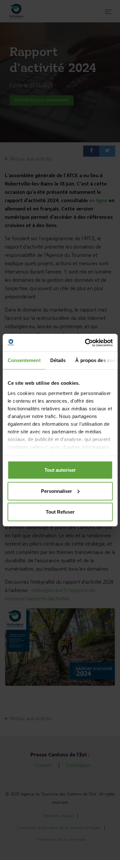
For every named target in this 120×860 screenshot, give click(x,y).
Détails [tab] (58, 360)
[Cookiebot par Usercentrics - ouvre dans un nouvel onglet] (85, 342)
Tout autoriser (60, 470)
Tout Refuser (60, 512)
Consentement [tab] (23, 360)
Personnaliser (56, 490)
